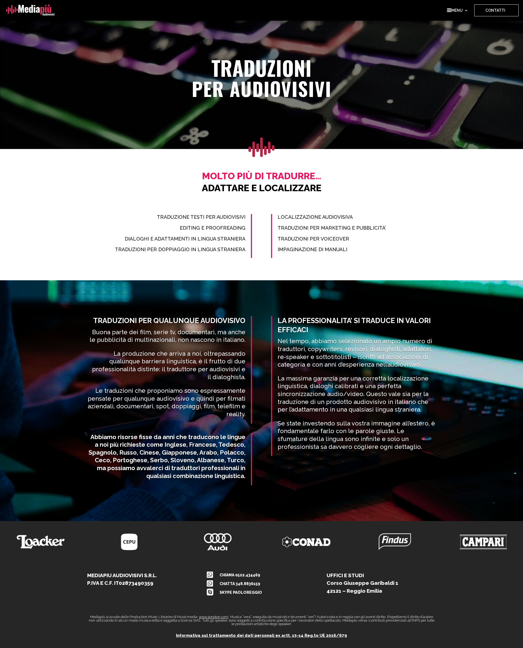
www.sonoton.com (214, 617)
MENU (457, 10)
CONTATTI (495, 10)
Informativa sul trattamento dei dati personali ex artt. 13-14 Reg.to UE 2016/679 (261, 635)
